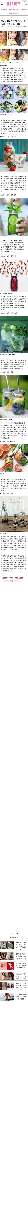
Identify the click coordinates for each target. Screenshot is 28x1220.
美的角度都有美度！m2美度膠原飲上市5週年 (21, 965)
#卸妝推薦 (12, 10)
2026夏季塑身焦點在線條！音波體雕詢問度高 (21, 997)
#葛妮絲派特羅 (7, 581)
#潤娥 (11, 578)
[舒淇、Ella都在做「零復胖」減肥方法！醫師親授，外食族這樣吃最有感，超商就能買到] (7, 976)
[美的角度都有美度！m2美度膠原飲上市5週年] (7, 966)
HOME (2, 18)
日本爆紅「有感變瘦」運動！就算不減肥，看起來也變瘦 (21, 987)
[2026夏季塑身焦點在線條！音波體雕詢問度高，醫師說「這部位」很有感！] (7, 997)
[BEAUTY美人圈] (13, 4)
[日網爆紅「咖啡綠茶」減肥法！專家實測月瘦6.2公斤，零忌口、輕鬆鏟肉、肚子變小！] (7, 956)
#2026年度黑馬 (14, 13)
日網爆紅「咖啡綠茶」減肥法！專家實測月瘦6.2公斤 (21, 956)
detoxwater (9, 114)
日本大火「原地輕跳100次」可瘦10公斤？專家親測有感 (21, 946)
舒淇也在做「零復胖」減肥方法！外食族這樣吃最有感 (21, 976)
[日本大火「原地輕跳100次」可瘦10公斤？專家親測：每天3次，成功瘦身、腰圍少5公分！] (7, 946)
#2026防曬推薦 (22, 10)
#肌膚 (16, 578)
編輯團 (24, 26)
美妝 (8, 18)
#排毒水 (5, 578)
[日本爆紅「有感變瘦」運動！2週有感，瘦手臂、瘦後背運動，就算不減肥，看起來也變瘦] (7, 987)
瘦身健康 (13, 18)
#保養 (21, 578)
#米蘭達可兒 (16, 581)
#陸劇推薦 (4, 10)
